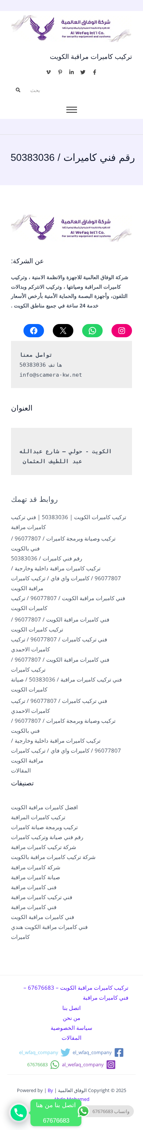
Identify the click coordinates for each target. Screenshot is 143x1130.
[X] (63, 330)
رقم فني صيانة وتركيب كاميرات (47, 837)
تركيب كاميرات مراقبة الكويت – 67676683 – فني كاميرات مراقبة (75, 992)
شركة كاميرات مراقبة (35, 867)
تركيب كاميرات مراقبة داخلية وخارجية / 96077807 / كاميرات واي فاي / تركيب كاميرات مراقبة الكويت (66, 578)
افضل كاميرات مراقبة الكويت (44, 807)
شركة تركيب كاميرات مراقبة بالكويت (53, 856)
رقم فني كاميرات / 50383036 (46, 558)
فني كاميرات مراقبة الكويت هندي (49, 926)
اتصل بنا (71, 1007)
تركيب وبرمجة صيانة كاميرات (44, 827)
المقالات (21, 770)
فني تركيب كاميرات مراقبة (41, 897)
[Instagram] (121, 330)
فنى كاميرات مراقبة (33, 887)
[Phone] (19, 1113)
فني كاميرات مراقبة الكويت (42, 916)
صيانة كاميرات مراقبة (35, 877)
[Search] (18, 90)
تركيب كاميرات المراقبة (38, 817)
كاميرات (20, 936)
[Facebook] (33, 330)
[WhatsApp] (92, 330)
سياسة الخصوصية (71, 1027)
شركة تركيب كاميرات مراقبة (43, 847)
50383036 (32, 365)
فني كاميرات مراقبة (33, 907)
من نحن (71, 1017)
